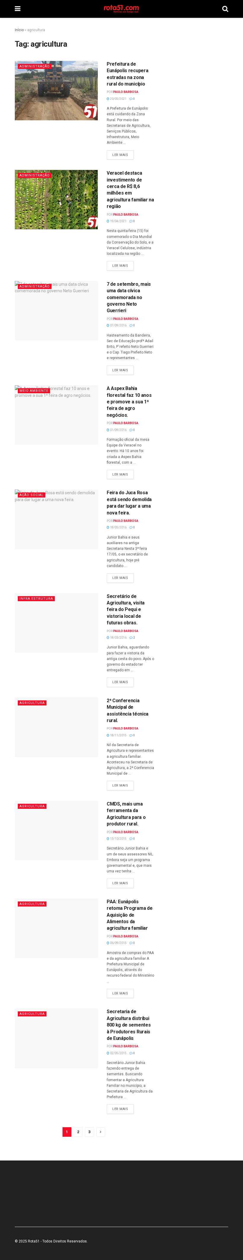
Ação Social (32, 495)
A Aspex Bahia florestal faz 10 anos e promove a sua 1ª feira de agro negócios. (129, 402)
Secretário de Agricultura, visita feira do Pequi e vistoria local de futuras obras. (126, 609)
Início (19, 30)
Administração (35, 66)
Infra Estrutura (36, 599)
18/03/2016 (118, 637)
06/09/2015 (118, 943)
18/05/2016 (118, 527)
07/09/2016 (118, 325)
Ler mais (120, 155)
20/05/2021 (118, 98)
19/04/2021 (118, 221)
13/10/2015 (118, 838)
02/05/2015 (118, 1053)
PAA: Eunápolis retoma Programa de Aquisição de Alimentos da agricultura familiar (129, 915)
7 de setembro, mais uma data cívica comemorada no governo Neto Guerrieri (129, 297)
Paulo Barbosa (125, 92)
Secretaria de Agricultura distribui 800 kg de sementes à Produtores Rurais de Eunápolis (129, 1025)
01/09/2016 (118, 430)
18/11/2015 (118, 735)
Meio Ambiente (34, 391)
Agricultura (32, 703)
